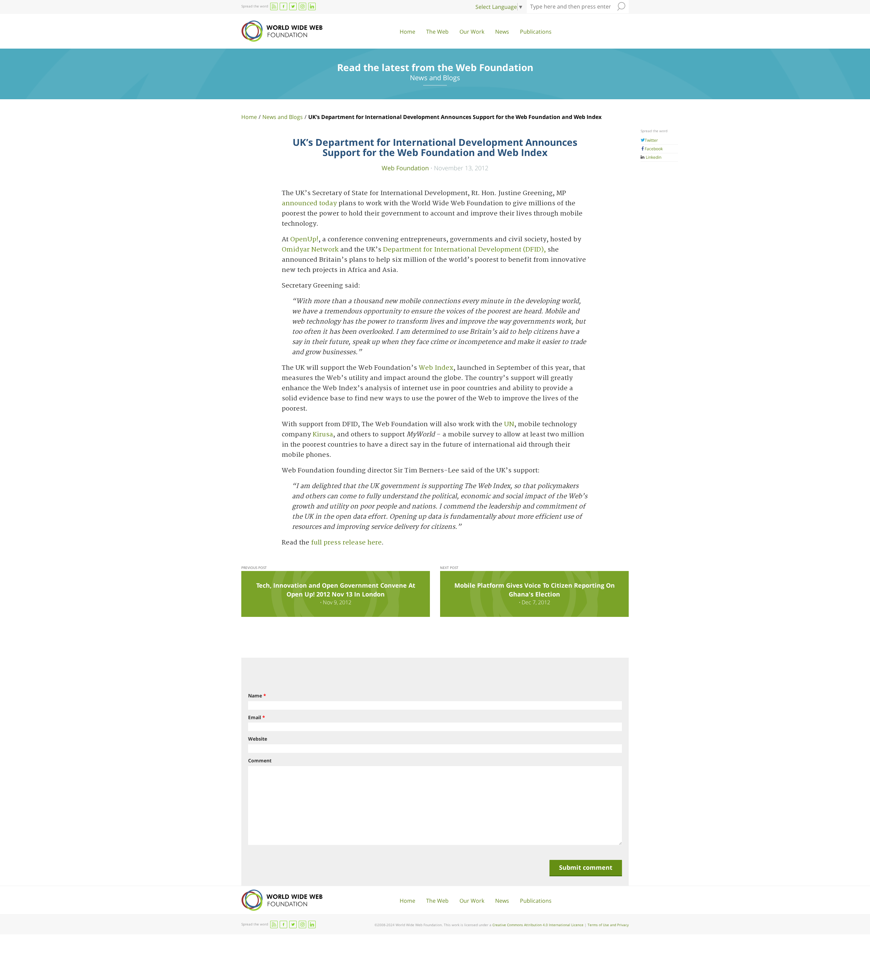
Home (407, 31)
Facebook (654, 149)
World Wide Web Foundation (282, 31)
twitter (293, 6)
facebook (283, 6)
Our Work (471, 31)
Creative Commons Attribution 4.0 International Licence (538, 924)
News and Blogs (282, 117)
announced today (310, 203)
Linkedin (653, 157)
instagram (302, 6)
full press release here (346, 543)
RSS (274, 6)
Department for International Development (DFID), (464, 250)
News (502, 31)
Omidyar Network (310, 250)
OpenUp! (304, 239)
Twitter (651, 140)
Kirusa (322, 434)
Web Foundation (405, 167)
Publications (536, 31)
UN (509, 424)
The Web (437, 31)
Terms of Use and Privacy (608, 924)
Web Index (436, 368)
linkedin (312, 6)
